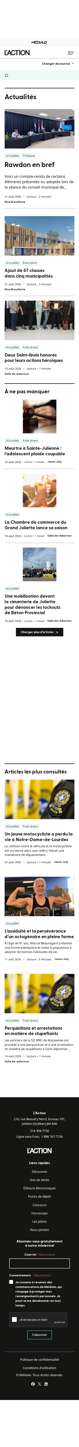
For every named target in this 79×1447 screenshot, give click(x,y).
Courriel (39, 1254)
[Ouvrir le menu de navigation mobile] (71, 52)
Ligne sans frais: (39, 1136)
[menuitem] (58, 63)
